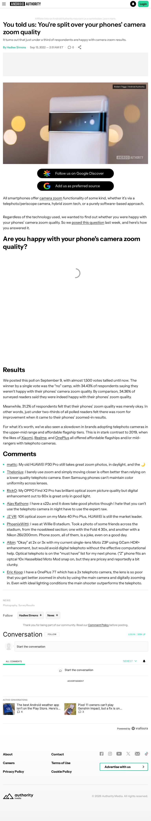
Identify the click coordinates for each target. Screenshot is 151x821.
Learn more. (109, 18)
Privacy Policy (13, 771)
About (8, 754)
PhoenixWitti (18, 524)
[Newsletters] (137, 754)
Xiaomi (27, 438)
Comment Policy (98, 625)
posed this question (88, 222)
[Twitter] (128, 754)
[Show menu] (4, 4)
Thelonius (15, 472)
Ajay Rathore (17, 503)
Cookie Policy (61, 771)
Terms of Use (60, 763)
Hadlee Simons (16, 47)
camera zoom (51, 198)
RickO (12, 490)
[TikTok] (146, 754)
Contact (57, 754)
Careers (9, 763)
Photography (10, 605)
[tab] (14, 661)
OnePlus (62, 438)
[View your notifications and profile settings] (144, 661)
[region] (75, 681)
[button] (75, 4)
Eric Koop (14, 572)
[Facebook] (101, 754)
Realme (40, 438)
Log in (131, 634)
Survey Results (26, 605)
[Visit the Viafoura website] (139, 728)
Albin (11, 542)
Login (143, 4)
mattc (12, 464)
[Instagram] (110, 754)
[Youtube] (119, 754)
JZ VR (11, 516)
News (6, 600)
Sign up (141, 634)
